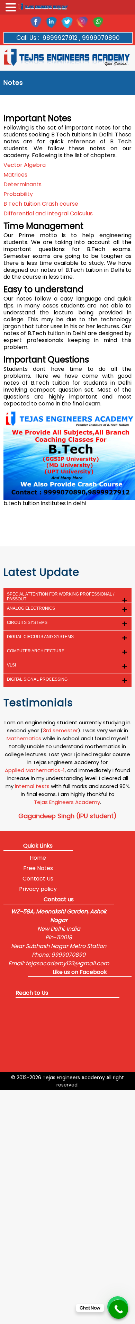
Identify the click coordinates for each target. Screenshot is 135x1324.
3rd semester (60, 730)
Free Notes (38, 868)
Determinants (22, 184)
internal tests (32, 786)
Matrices (15, 174)
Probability (18, 194)
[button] (12, 7)
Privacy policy (38, 889)
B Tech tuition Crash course (40, 203)
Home (38, 858)
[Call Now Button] (118, 1309)
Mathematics (24, 738)
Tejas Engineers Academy (67, 802)
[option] (67, 769)
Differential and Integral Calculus (48, 213)
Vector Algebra (24, 165)
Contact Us (37, 879)
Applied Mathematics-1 (35, 770)
